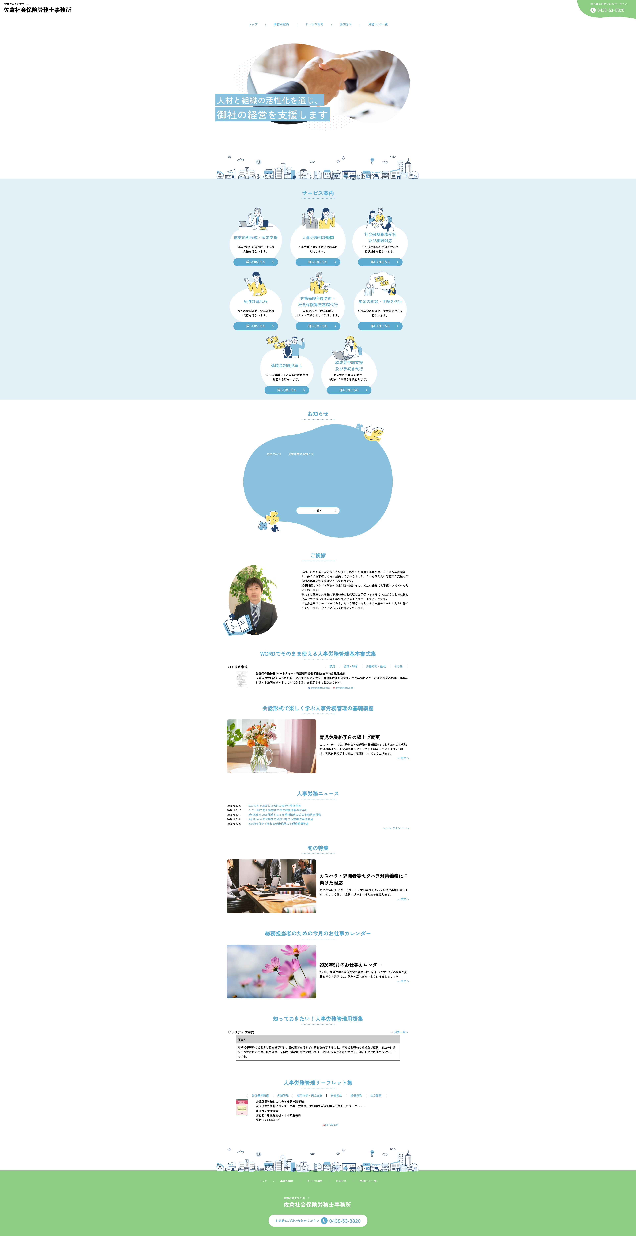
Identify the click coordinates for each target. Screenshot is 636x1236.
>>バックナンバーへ (396, 828)
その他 (398, 666)
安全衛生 (336, 1095)
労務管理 (283, 1095)
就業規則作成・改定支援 (256, 237)
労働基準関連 (260, 1095)
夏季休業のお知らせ (301, 454)
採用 (332, 666)
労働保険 (356, 1095)
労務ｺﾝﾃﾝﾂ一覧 (378, 24)
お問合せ (346, 24)
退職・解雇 (351, 666)
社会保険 (375, 1095)
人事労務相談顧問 (318, 237)
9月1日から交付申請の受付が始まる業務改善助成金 (280, 819)
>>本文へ (403, 758)
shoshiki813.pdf (344, 687)
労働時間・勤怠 (376, 666)
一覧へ (318, 511)
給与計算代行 (256, 301)
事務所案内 (281, 24)
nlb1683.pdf (331, 1125)
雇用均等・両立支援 (309, 1095)
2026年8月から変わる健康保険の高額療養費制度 (278, 823)
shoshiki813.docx (320, 687)
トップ (252, 24)
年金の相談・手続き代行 (380, 301)
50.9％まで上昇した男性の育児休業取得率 (274, 806)
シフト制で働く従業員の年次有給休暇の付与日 (278, 810)
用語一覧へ (401, 1032)
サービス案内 (314, 24)
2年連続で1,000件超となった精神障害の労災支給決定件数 (284, 814)
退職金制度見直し (287, 365)
